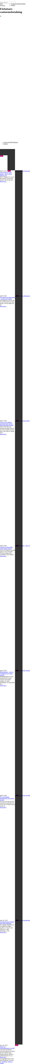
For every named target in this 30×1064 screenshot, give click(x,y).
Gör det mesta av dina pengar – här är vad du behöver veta (6, 174)
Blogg (1, 156)
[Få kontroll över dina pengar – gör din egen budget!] (18, 232)
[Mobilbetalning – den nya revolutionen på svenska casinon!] (18, 607)
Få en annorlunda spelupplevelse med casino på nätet (7, 798)
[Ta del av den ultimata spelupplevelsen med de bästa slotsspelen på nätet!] (18, 357)
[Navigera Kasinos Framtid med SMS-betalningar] (18, 857)
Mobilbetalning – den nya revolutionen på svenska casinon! (7, 673)
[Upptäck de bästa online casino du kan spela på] (18, 482)
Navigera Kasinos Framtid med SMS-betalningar (7, 922)
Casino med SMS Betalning (10, 142)
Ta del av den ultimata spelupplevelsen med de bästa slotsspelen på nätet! (7, 424)
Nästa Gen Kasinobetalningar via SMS (7, 1047)
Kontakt (5, 144)
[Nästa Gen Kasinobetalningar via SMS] (18, 982)
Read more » (3, 181)
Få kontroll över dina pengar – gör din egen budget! (7, 298)
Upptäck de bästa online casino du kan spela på (6, 547)
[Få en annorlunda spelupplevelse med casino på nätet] (18, 732)
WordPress (4, 1061)
